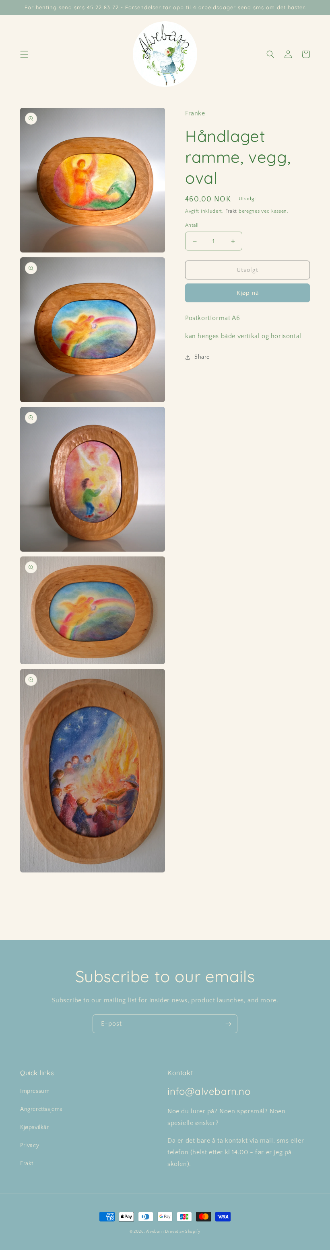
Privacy (29, 1145)
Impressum (35, 1091)
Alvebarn (155, 1231)
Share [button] (202, 357)
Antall (191, 225)
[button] (24, 54)
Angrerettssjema (41, 1109)
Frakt (231, 211)
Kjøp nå (248, 292)
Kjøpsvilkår (34, 1127)
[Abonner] (228, 1023)
